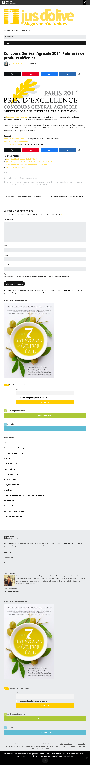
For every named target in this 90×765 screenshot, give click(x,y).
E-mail (6, 255)
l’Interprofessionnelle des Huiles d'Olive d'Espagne (24, 495)
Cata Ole (7, 443)
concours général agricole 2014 (28, 182)
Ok (45, 760)
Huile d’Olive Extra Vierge (14, 474)
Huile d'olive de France (49, 182)
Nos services (8, 558)
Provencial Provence (12, 506)
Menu (9, 43)
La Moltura (8, 490)
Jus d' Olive (68, 744)
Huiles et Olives (10, 479)
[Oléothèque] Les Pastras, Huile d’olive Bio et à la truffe (29, 162)
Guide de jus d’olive (12, 144)
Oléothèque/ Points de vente (26, 178)
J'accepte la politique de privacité (33, 397)
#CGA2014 (10, 182)
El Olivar (7, 458)
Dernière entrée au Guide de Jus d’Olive (67, 197)
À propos (7, 552)
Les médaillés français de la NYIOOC (21, 159)
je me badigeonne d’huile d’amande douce (23, 197)
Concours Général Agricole (17, 117)
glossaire (7, 293)
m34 (61, 744)
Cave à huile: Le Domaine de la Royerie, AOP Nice (26, 164)
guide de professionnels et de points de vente (33, 293)
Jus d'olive (8, 290)
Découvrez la (15, 139)
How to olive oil (10, 469)
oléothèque (15, 185)
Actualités (9, 178)
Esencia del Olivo (10, 464)
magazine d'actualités (71, 290)
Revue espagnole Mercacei (14, 511)
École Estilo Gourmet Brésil (14, 453)
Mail (17, 389)
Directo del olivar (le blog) (14, 448)
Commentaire (9, 219)
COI (58, 578)
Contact (7, 563)
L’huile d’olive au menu (15, 167)
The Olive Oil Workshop (13, 516)
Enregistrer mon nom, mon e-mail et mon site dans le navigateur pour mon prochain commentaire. (36, 277)
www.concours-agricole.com (16, 141)
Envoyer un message (12, 591)
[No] (87, 758)
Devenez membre (45, 415)
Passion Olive (9, 501)
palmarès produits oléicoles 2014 (34, 185)
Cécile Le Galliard (20, 64)
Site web (6, 265)
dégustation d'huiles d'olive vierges (53, 576)
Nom (6, 246)
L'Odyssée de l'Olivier (12, 485)
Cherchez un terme (45, 429)
